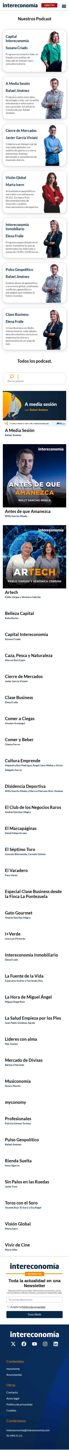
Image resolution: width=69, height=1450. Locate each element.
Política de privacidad (19, 1404)
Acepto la (27, 1306)
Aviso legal (12, 1398)
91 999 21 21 (14, 1435)
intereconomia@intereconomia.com (28, 1430)
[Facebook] (23, 1343)
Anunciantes (14, 1374)
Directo (49, 5)
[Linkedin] (55, 1343)
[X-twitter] (13, 1343)
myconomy (13, 1368)
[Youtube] (34, 1343)
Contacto (12, 1392)
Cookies (11, 1410)
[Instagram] (45, 1343)
